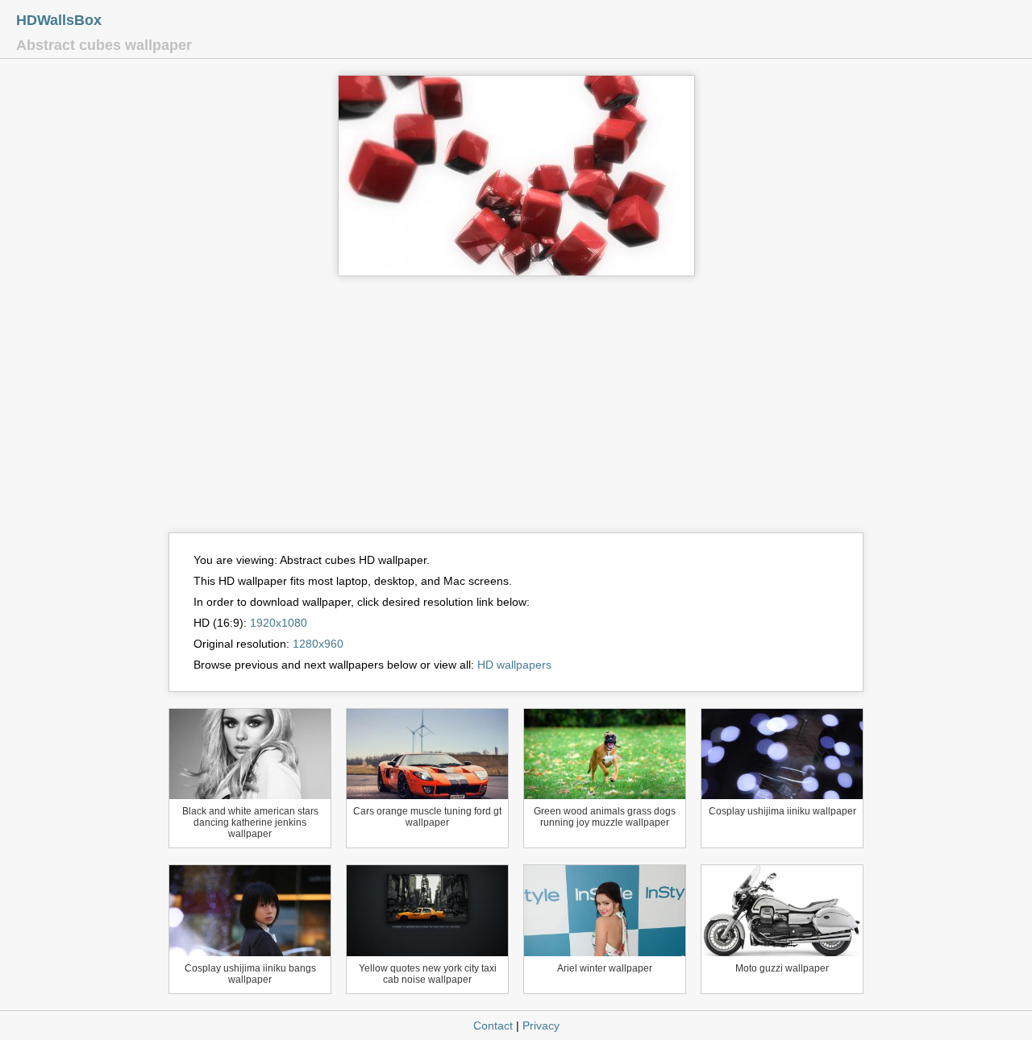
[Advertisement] (516, 411)
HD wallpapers (514, 664)
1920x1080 (278, 622)
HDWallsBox (59, 20)
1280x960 (318, 643)
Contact (493, 1025)
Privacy (541, 1025)
